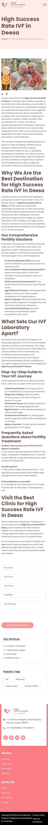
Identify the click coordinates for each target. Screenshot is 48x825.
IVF (7, 679)
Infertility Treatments (15, 646)
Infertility (5, 759)
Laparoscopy (12, 686)
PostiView (8, 821)
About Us (5, 793)
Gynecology (11, 654)
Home (4, 39)
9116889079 (28, 728)
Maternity (20, 679)
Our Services (6, 797)
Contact (5, 802)
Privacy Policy (39, 815)
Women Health (31, 686)
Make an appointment (17, 625)
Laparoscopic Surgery (15, 650)
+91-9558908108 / (14, 728)
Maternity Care (12, 658)
